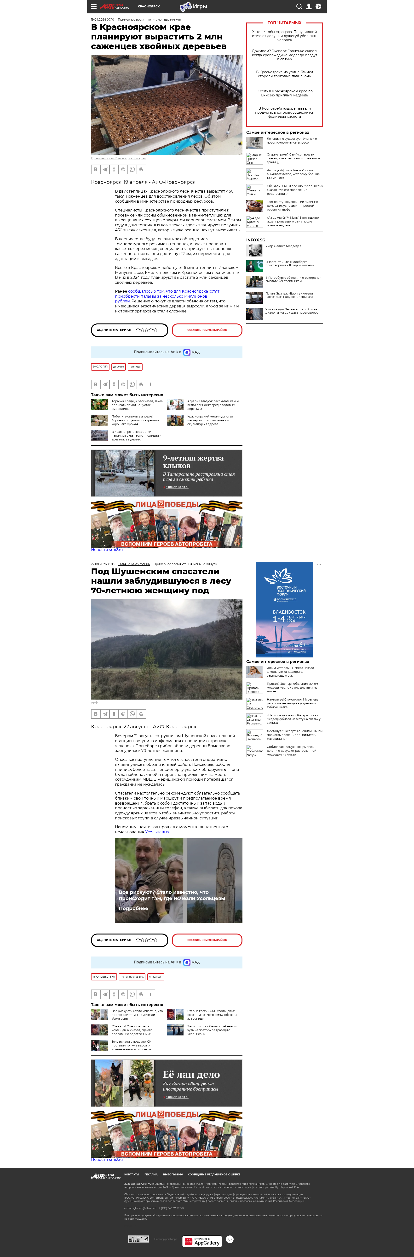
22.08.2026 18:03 (103, 564)
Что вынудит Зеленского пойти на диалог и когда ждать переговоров (291, 311)
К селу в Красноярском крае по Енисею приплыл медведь (285, 93)
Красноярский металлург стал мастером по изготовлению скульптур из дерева (210, 420)
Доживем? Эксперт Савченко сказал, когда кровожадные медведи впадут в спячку (284, 55)
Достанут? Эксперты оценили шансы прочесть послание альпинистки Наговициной (294, 734)
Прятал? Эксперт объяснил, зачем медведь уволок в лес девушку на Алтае (292, 687)
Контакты (131, 1174)
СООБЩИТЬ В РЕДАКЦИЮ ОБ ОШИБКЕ (214, 1174)
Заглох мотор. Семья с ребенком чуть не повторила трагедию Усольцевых (211, 1030)
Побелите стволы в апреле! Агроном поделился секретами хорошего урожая (135, 420)
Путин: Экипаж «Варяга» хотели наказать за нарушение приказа (289, 295)
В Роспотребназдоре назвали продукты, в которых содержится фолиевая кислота (284, 112)
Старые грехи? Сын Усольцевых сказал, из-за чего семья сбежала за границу (294, 158)
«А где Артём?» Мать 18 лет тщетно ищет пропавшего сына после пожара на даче (293, 221)
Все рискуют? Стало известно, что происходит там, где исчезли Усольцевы (172, 895)
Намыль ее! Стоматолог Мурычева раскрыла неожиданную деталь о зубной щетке (292, 703)
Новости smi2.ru (107, 549)
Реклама (151, 1174)
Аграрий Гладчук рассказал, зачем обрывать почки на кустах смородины (137, 405)
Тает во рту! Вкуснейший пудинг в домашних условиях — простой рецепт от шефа (292, 205)
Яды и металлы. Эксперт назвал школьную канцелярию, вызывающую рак (290, 671)
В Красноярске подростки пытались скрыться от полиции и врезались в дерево (136, 435)
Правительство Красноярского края (118, 158)
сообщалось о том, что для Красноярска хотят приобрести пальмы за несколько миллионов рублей (167, 296)
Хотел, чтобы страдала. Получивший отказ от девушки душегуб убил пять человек (284, 36)
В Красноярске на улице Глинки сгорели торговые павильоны (284, 74)
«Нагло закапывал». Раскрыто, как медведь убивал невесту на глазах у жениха (294, 719)
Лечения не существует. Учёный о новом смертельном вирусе (292, 140)
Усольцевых (157, 832)
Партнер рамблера (165, 1239)
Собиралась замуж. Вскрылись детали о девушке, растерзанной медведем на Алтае (291, 750)
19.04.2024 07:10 (102, 19)
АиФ (94, 702)
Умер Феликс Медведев (283, 246)
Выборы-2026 (173, 1174)
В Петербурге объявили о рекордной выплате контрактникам (293, 279)
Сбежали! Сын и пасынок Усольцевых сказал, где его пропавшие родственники (295, 189)
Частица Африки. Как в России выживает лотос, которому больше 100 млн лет (293, 174)
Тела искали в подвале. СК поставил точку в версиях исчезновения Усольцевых (131, 1045)
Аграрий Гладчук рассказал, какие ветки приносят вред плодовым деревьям (213, 405)
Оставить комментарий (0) (207, 330)
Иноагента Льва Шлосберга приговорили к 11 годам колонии (290, 263)
